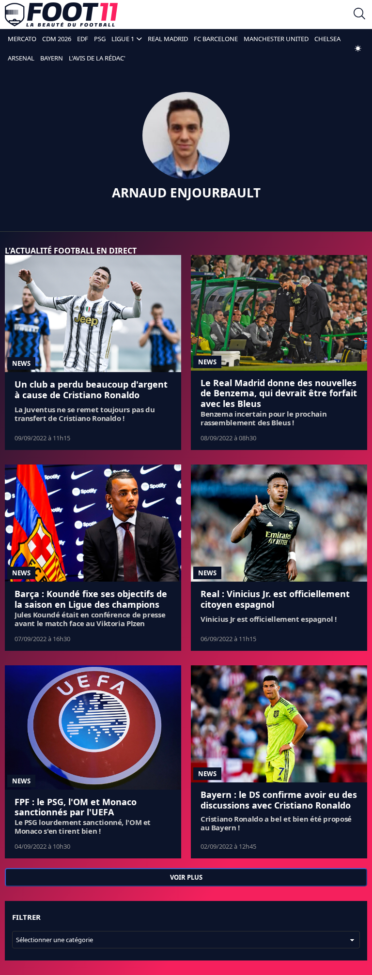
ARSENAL (21, 58)
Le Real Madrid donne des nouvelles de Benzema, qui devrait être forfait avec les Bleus (279, 393)
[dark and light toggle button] (358, 48)
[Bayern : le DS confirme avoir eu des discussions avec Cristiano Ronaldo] (279, 724)
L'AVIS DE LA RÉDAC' (97, 58)
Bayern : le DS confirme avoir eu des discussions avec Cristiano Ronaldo (279, 800)
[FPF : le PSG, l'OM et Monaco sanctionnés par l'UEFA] (93, 727)
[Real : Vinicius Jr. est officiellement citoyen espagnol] (279, 523)
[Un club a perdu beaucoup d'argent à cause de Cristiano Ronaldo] (93, 314)
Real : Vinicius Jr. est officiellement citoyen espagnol (275, 599)
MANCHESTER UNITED (276, 39)
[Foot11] (61, 14)
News (21, 363)
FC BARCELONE (216, 39)
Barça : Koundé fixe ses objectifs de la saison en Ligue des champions (91, 599)
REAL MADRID (168, 39)
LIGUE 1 (122, 39)
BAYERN (51, 58)
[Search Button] (359, 15)
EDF (82, 39)
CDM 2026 (56, 39)
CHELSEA (327, 39)
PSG (100, 39)
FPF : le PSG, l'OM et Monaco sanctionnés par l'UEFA (76, 807)
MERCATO (22, 39)
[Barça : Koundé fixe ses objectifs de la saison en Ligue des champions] (93, 523)
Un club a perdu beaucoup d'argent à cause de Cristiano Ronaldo (91, 389)
